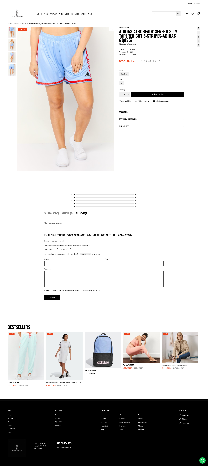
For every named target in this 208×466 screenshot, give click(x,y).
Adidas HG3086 (13, 383)
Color (121, 70)
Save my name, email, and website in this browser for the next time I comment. (73, 290)
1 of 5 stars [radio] (57, 249)
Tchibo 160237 (128, 365)
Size (120, 79)
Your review (49, 269)
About (190, 3)
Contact (197, 3)
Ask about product (162, 101)
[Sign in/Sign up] (187, 13)
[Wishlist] (192, 13)
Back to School (72, 13)
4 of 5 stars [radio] (67, 249)
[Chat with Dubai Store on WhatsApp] (202, 460)
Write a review (131, 44)
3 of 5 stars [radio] (64, 249)
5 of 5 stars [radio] (70, 249)
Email (107, 259)
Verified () (67, 213)
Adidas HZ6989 (90, 370)
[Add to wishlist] (125, 101)
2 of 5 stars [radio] (61, 249)
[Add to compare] (142, 101)
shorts (24, 24)
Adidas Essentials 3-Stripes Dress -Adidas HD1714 (63, 383)
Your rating (48, 249)
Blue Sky (124, 74)
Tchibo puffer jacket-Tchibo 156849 (175, 365)
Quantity (122, 90)
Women (16, 24)
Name (47, 259)
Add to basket (158, 94)
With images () (51, 213)
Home (10, 24)
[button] (111, 29)
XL (121, 83)
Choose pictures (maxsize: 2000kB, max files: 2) (61, 254)
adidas (132, 49)
